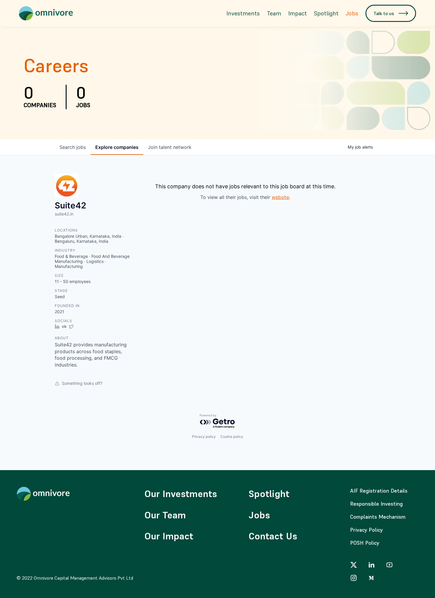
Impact (297, 13)
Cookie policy (231, 436)
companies (116, 147)
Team (274, 13)
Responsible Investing (376, 503)
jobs (72, 147)
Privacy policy (204, 436)
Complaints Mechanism (378, 516)
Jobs (352, 13)
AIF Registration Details (378, 490)
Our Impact (168, 536)
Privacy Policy (366, 529)
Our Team (165, 515)
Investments (243, 13)
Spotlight (326, 13)
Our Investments (180, 494)
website (280, 197)
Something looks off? (82, 383)
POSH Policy (364, 542)
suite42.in (64, 213)
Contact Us (273, 536)
